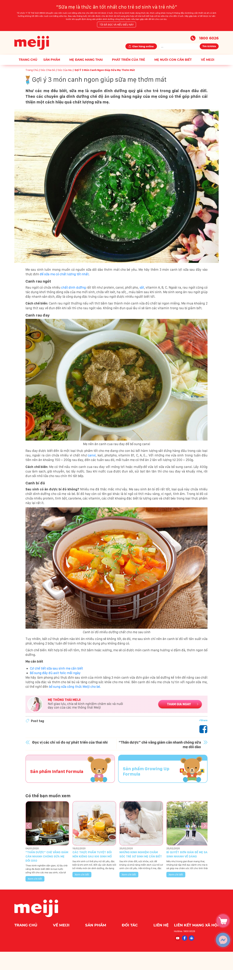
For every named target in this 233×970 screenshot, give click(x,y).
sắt (142, 287)
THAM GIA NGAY (179, 704)
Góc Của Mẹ (65, 70)
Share (204, 720)
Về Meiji (207, 59)
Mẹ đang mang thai (86, 59)
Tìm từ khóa (209, 46)
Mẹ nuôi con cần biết (173, 59)
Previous (28, 825)
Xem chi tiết (35, 878)
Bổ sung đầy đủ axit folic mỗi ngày (55, 673)
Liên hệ (161, 925)
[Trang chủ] (31, 42)
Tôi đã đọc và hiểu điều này (116, 24)
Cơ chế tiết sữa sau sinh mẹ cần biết (56, 668)
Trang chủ (28, 59)
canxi (92, 455)
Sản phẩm (51, 59)
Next (204, 825)
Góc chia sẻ (48, 70)
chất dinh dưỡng (73, 287)
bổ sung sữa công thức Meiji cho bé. (75, 687)
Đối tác (130, 925)
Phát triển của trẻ (128, 59)
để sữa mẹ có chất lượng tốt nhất (64, 274)
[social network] (177, 937)
